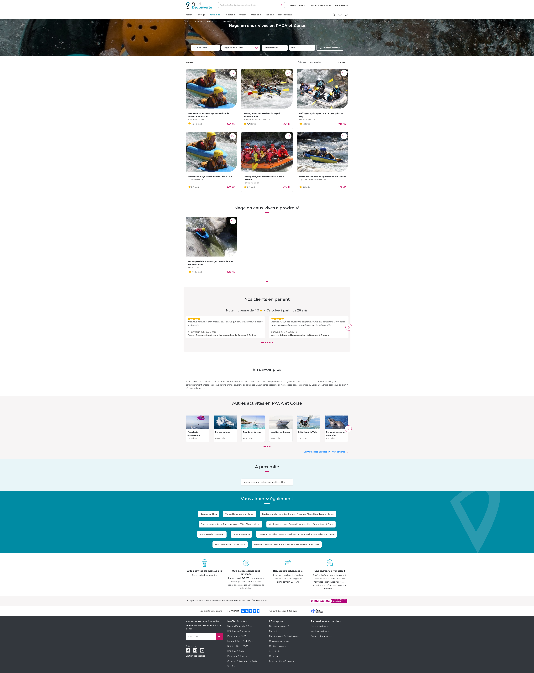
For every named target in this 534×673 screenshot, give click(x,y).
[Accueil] (187, 21)
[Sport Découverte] (199, 5)
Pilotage (201, 14)
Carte (342, 62)
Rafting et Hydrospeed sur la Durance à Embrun (304, 335)
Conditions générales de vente (284, 636)
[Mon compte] (334, 15)
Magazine (273, 656)
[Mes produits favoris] (340, 15)
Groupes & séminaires (320, 5)
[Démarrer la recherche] (282, 5)
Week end (256, 14)
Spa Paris (231, 666)
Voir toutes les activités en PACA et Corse (324, 452)
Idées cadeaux (285, 14)
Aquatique (215, 14)
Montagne (229, 14)
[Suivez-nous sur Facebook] (188, 650)
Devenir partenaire (320, 626)
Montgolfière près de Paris (240, 641)
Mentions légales (277, 646)
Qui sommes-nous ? (279, 626)
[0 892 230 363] (315, 601)
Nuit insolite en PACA (237, 646)
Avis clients (274, 651)
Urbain (242, 14)
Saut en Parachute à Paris (239, 626)
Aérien (189, 14)
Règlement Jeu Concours (281, 661)
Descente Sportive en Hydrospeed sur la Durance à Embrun (226, 335)
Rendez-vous (341, 5)
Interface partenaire (320, 631)
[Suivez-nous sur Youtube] (202, 650)
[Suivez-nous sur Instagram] (195, 650)
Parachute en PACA (236, 636)
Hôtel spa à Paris (235, 651)
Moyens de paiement (279, 641)
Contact (273, 631)
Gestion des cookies (195, 656)
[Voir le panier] (346, 15)
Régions (269, 14)
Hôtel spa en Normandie (239, 631)
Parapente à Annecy (237, 656)
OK (219, 636)
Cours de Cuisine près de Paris (242, 661)
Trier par (302, 62)
